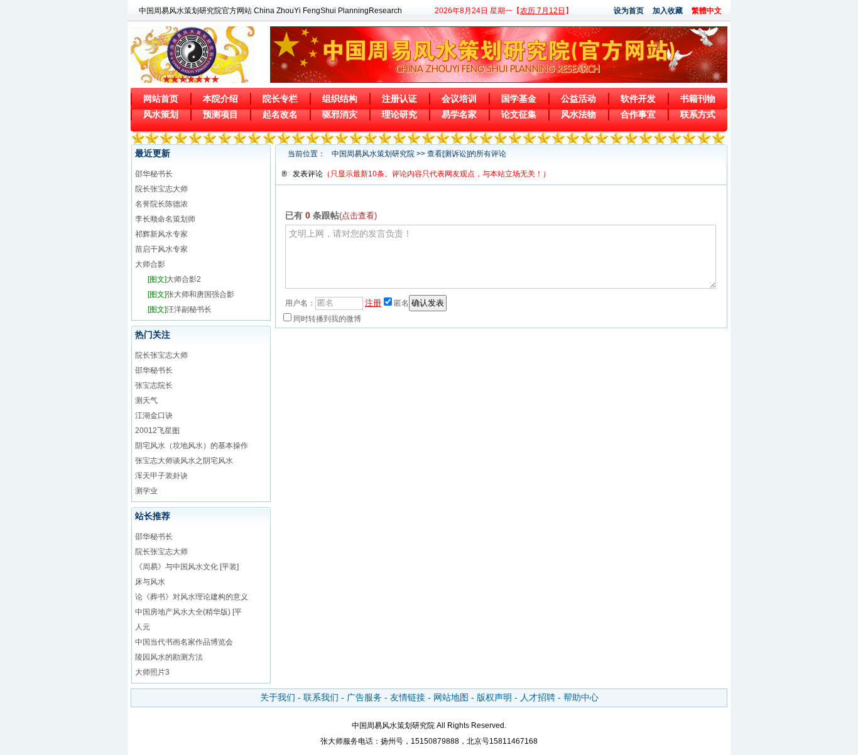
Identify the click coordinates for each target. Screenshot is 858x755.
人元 (142, 627)
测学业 (146, 490)
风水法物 (578, 114)
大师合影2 (174, 279)
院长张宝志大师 (161, 189)
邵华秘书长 (154, 173)
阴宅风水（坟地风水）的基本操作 (191, 445)
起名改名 (280, 114)
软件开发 (638, 99)
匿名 (401, 303)
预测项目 (220, 114)
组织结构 (339, 99)
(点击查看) (358, 215)
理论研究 (399, 114)
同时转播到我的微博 (327, 318)
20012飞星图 (157, 430)
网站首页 (160, 99)
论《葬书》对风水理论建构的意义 (191, 596)
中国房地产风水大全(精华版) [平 (188, 612)
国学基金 (518, 99)
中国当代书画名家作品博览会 (184, 642)
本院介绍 (220, 99)
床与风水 (150, 581)
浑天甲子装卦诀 (161, 475)
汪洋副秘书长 (180, 309)
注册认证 (399, 99)
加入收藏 (668, 10)
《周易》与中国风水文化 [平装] (187, 566)
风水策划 (160, 114)
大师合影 (150, 264)
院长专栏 (280, 99)
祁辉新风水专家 (161, 234)
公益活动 (578, 99)
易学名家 (459, 114)
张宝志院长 (154, 385)
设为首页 (629, 10)
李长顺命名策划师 (165, 219)
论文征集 (518, 114)
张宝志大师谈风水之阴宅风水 (184, 460)
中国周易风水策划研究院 (373, 153)
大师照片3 (152, 672)
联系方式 (697, 114)
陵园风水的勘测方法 (169, 657)
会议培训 (459, 99)
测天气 (146, 400)
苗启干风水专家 (161, 249)
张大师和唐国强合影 (191, 294)
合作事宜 (638, 114)
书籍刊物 (697, 99)
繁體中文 (707, 10)
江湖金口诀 (154, 415)
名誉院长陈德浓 (161, 204)
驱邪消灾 (339, 114)
